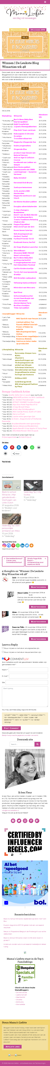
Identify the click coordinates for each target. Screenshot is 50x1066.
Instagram (10, 2)
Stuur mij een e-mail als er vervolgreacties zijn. (22, 648)
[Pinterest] (13, 545)
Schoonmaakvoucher (23, 296)
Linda (14, 578)
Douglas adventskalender (25, 206)
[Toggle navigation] (45, 2)
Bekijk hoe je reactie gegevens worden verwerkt (20, 735)
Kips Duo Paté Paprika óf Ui (25, 405)
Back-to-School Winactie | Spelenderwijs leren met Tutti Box (25, 920)
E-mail (5, 676)
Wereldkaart (19, 251)
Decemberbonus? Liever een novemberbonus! (14, 560)
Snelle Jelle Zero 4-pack (20, 395)
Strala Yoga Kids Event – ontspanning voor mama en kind (35, 561)
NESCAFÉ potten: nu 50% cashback (28, 397)
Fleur (17, 549)
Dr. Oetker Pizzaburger (23, 400)
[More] (31, 545)
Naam (5, 670)
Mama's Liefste (22, 593)
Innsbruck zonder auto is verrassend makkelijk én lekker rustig (25, 945)
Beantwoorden (38, 587)
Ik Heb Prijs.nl (25, 437)
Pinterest (6, 2)
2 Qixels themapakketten (25, 127)
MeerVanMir (20, 997)
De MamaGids (21, 992)
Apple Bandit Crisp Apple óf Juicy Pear (29, 428)
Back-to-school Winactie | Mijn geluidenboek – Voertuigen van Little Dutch (9, 497)
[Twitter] (27, 545)
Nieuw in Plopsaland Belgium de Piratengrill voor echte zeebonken (25, 932)
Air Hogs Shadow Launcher (26, 247)
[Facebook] (9, 545)
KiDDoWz (20, 1002)
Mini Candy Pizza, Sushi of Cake (27, 412)
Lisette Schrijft (21, 995)
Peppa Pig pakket (22, 224)
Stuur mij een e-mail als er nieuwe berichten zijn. (22, 652)
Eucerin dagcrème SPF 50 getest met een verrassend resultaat (24, 926)
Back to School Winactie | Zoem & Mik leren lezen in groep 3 (23, 939)
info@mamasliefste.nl (10, 810)
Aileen (14, 612)
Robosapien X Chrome (24, 134)
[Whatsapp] (18, 545)
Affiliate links (13, 1046)
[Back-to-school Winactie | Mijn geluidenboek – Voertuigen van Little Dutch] (11, 485)
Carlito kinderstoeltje (23, 268)
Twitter (13, 2)
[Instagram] (4, 545)
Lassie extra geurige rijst (23, 416)
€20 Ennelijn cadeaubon (25, 278)
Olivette (19, 1000)
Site (3, 682)
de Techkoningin (39, 1063)
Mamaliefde (20, 1004)
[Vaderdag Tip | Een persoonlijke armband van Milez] (11, 519)
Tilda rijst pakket (21, 308)
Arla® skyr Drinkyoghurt (24, 409)
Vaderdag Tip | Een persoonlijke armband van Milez (11, 528)
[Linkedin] (22, 545)
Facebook (3, 2)
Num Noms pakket (22, 167)
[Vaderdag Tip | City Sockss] (33, 485)
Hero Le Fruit (19, 414)
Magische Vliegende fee (25, 142)
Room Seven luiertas (23, 230)
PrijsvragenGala (9, 437)
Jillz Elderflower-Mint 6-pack (25, 431)
